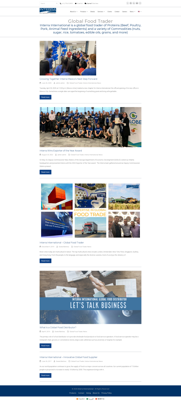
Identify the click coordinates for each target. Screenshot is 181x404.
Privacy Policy (106, 393)
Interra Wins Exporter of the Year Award (61, 150)
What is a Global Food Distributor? (58, 327)
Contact (81, 393)
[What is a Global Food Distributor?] (90, 297)
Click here (92, 3)
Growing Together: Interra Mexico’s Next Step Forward (68, 79)
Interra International (89, 83)
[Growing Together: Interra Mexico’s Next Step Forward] (68, 58)
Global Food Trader (75, 83)
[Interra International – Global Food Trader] (90, 210)
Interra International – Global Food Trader (62, 242)
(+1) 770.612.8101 (67, 3)
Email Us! (80, 3)
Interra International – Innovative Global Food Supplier (68, 357)
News (99, 83)
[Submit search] (56, 3)
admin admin (60, 83)
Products (72, 393)
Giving (88, 393)
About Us (96, 393)
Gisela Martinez (64, 247)
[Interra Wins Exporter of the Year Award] (90, 127)
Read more (45, 97)
